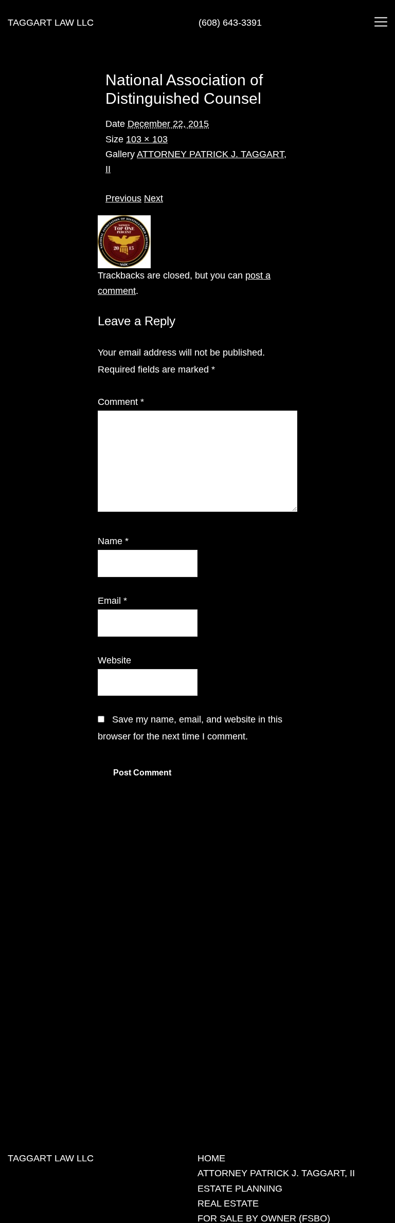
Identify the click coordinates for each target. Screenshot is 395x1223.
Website (114, 660)
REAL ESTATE (228, 1203)
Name (113, 541)
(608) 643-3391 (230, 22)
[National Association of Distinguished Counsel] (124, 222)
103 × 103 (147, 139)
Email (112, 601)
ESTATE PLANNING (240, 1188)
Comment (121, 402)
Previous (123, 198)
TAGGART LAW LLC (51, 22)
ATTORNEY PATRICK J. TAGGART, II (276, 1173)
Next (153, 198)
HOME (211, 1158)
